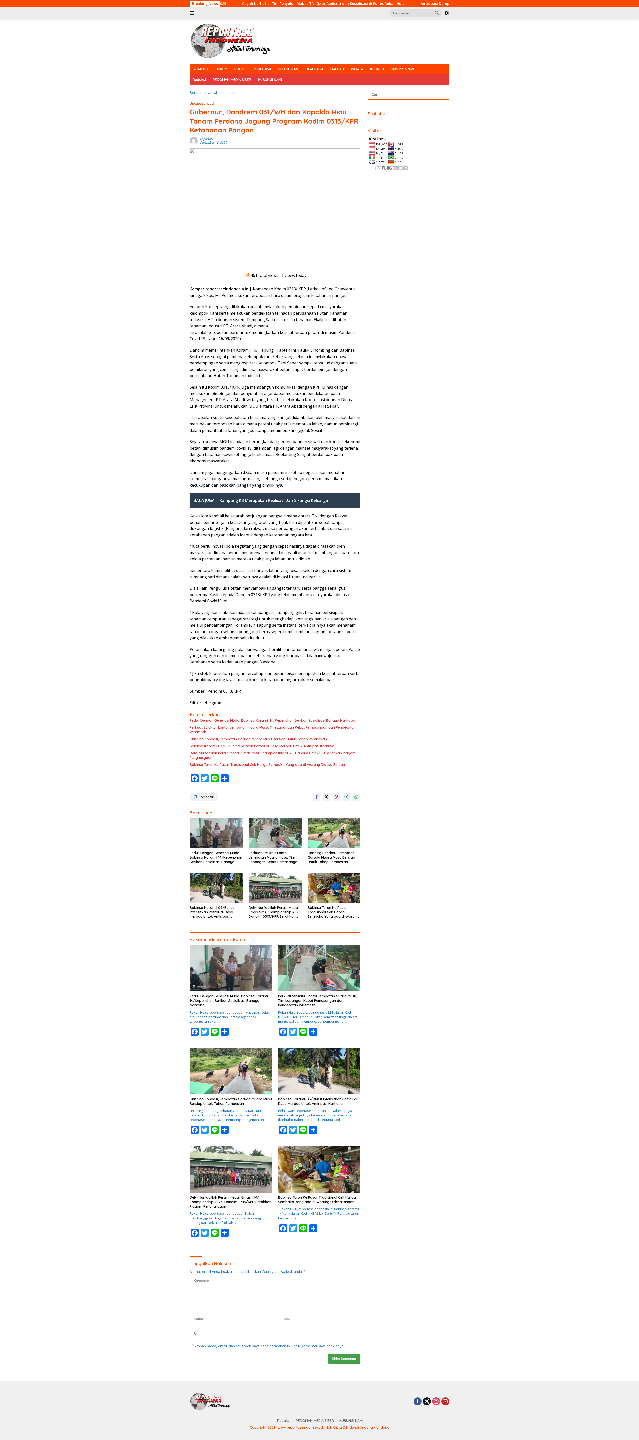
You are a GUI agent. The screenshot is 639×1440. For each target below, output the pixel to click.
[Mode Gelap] (446, 13)
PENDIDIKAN (288, 69)
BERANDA (201, 69)
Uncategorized (202, 103)
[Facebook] (418, 1401)
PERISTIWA (262, 69)
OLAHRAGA (314, 69)
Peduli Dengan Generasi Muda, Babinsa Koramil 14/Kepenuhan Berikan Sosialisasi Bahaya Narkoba (272, 720)
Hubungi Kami (402, 69)
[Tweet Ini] (326, 797)
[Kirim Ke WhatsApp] (356, 797)
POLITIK (240, 69)
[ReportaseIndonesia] (234, 41)
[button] (437, 13)
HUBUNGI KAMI (270, 79)
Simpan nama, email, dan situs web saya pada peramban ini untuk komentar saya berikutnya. (269, 1346)
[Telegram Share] (346, 797)
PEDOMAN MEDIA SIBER (232, 79)
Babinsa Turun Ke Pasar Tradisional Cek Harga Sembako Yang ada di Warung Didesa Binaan (267, 764)
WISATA (357, 69)
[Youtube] (445, 1401)
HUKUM (221, 69)
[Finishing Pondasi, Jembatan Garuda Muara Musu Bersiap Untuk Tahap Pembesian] (334, 833)
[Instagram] (436, 1401)
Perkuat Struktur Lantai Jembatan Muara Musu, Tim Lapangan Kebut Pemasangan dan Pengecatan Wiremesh (273, 729)
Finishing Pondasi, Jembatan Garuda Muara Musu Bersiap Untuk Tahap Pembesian (258, 739)
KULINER (377, 69)
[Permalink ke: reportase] (194, 140)
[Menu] (193, 13)
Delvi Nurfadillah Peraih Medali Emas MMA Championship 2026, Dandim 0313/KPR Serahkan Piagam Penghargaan (273, 755)
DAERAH (337, 69)
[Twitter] (427, 1401)
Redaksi (199, 79)
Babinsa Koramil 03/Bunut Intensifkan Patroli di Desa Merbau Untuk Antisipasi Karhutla (262, 746)
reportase (207, 139)
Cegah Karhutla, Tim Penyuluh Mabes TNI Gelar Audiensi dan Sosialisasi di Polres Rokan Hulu (243, 3)
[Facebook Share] (316, 797)
